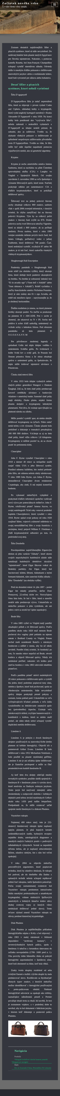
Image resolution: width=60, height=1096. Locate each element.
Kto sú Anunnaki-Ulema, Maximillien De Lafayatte (33, 1068)
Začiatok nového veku (20, 3)
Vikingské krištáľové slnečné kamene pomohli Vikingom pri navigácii (30, 1061)
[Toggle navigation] (54, 4)
